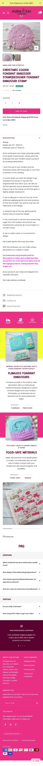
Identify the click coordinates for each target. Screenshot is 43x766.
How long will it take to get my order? (18, 613)
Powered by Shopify (28, 740)
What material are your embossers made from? (20, 563)
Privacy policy (29, 669)
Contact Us (11, 300)
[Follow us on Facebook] (5, 724)
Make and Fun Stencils (13, 65)
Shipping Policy (30, 661)
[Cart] (39, 13)
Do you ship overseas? (12, 606)
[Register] (37, 703)
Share (5, 125)
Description (9, 138)
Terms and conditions (28, 675)
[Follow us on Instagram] (10, 724)
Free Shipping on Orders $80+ (21, 3)
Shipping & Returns (14, 295)
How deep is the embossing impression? (19, 572)
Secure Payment (13, 306)
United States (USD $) (11, 734)
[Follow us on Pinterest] (15, 724)
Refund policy (29, 665)
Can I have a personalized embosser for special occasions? (19, 580)
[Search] (8, 13)
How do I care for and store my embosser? (20, 589)
